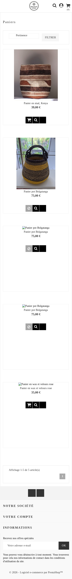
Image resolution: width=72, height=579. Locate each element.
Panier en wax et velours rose (36, 388)
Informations (17, 527)
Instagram (40, 493)
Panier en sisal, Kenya (36, 103)
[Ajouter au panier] (29, 120)
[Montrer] (35, 120)
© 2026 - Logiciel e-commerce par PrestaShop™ (36, 572)
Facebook (32, 493)
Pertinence (26, 36)
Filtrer (50, 37)
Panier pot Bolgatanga (36, 191)
